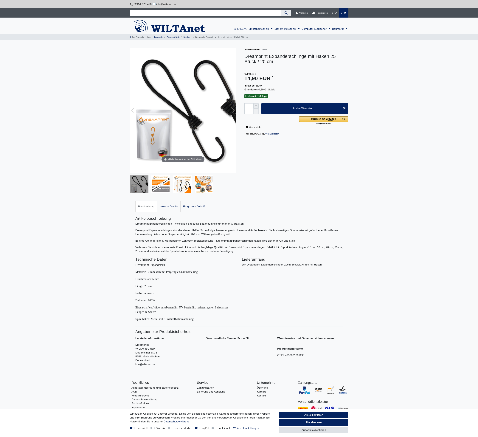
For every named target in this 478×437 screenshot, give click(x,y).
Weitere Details (169, 206)
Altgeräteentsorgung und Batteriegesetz (155, 387)
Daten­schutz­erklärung (177, 421)
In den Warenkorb (303, 108)
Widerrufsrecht (140, 395)
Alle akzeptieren (313, 414)
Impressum (138, 407)
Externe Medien (183, 428)
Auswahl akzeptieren (314, 429)
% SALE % (240, 28)
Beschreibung (146, 206)
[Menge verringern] (256, 111)
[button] (323, 120)
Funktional (224, 428)
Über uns (262, 387)
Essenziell (142, 428)
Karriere (261, 391)
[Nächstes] (233, 110)
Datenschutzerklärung (144, 399)
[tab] (146, 206)
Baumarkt (338, 28)
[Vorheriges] (133, 110)
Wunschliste (254, 127)
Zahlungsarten (205, 387)
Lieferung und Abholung (211, 391)
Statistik (160, 428)
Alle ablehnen (314, 422)
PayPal (205, 428)
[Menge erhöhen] (256, 106)
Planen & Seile (173, 37)
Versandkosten (272, 134)
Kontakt (261, 395)
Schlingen (187, 37)
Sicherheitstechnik (285, 28)
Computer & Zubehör (314, 28)
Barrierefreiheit (140, 403)
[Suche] (286, 13)
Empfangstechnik (259, 28)
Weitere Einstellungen (246, 428)
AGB (134, 391)
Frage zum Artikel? (194, 206)
